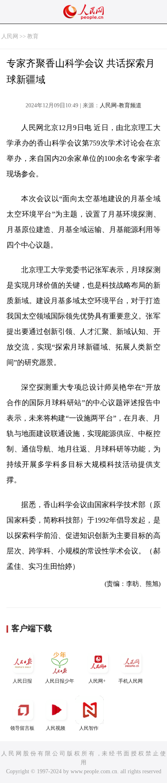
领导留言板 (22, 728)
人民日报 (22, 681)
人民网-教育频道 (120, 105)
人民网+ (97, 681)
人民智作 (88, 728)
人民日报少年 (59, 681)
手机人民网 (130, 681)
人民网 (9, 36)
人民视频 (55, 728)
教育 (33, 36)
